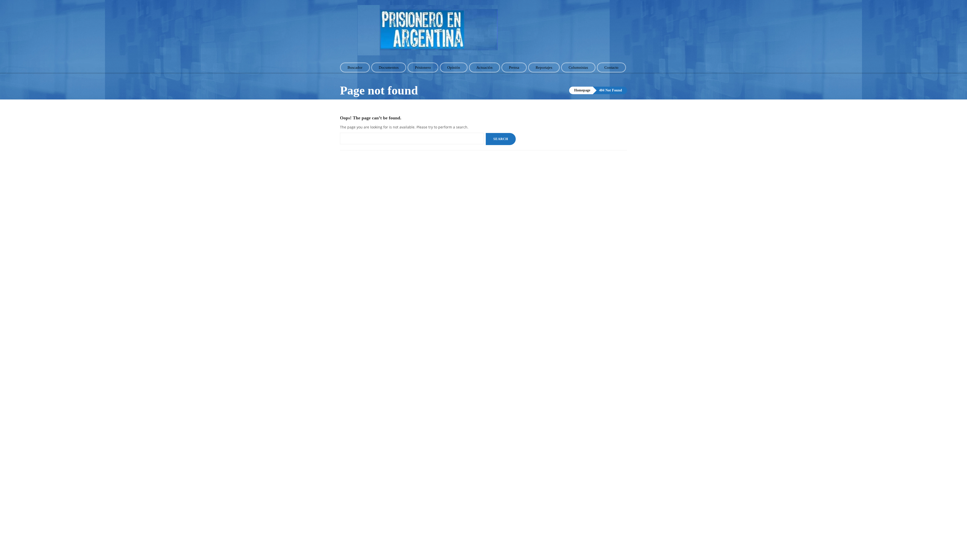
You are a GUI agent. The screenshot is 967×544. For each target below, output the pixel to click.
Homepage (582, 90)
